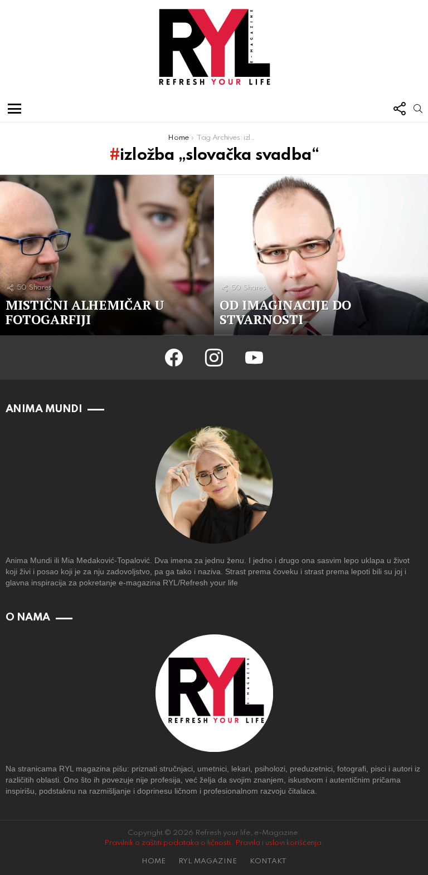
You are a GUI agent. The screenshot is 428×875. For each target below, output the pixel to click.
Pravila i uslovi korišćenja (278, 843)
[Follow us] (399, 109)
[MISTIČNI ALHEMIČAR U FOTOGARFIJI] (107, 255)
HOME (154, 861)
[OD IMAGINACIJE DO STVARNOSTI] (321, 255)
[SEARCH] (418, 109)
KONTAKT (268, 861)
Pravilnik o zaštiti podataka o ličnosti (167, 843)
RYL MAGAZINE (207, 861)
